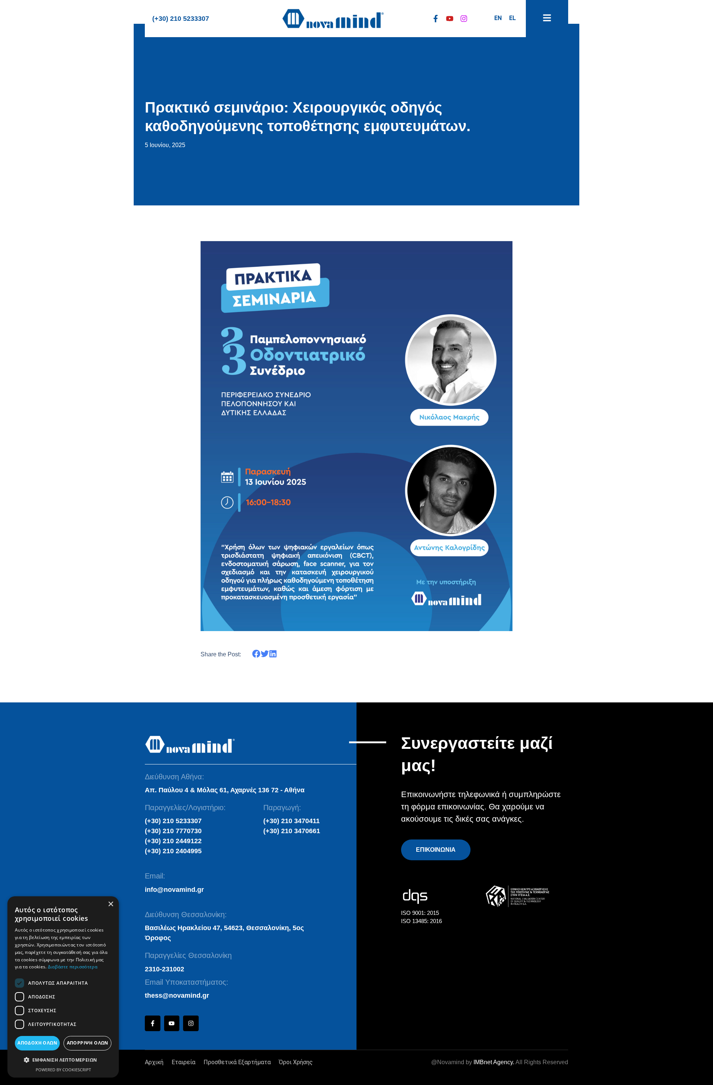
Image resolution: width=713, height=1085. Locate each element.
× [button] (110, 904)
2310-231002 (164, 969)
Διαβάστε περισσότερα (72, 967)
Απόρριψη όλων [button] (87, 1043)
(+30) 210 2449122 (173, 841)
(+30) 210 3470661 (291, 831)
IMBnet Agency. (493, 1062)
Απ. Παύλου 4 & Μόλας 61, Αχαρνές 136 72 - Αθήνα (225, 790)
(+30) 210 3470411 (291, 821)
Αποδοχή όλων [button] (37, 1043)
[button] (256, 654)
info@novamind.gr (174, 889)
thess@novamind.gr (177, 995)
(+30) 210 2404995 (173, 851)
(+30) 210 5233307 (180, 18)
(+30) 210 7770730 (173, 831)
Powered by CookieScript (63, 1069)
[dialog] (63, 987)
